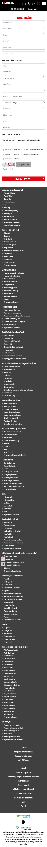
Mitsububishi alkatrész (12, 685)
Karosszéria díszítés (10, 403)
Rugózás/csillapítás (10, 219)
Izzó (5, 205)
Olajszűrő (7, 375)
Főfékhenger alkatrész (11, 480)
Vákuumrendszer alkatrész (13, 356)
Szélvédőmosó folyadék (12, 587)
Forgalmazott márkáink (23, 751)
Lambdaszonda (9, 545)
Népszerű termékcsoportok (12, 190)
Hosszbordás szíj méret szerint (14, 562)
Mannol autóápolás (10, 242)
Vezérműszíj (8, 393)
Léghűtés (7, 503)
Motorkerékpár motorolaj (12, 593)
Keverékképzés (9, 216)
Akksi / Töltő (8, 196)
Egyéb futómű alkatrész (12, 327)
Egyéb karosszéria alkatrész (13, 424)
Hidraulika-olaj (9, 605)
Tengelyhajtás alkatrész (12, 225)
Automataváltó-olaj (10, 611)
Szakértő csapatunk (23, 772)
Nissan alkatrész (9, 688)
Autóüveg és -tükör (10, 421)
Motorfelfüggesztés (10, 287)
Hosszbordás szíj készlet (12, 565)
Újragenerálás (24, 164)
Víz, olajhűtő (8, 506)
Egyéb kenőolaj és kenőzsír (13, 620)
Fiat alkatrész (8, 664)
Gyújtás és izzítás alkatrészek (13, 332)
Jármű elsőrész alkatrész (12, 412)
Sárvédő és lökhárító (11, 418)
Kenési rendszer (9, 279)
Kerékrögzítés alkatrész (12, 310)
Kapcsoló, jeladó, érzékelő (12, 432)
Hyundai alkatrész (10, 673)
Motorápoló (8, 239)
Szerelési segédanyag (11, 210)
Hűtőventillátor (9, 500)
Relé (5, 449)
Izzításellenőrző (9, 353)
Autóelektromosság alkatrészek (14, 428)
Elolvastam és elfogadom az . (24, 150)
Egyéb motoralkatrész (11, 302)
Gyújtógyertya (9, 335)
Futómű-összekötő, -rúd (12, 319)
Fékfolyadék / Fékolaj (11, 472)
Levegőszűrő (8, 381)
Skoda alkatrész (9, 702)
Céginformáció (23, 785)
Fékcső (6, 469)
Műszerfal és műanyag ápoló (14, 250)
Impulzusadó (8, 350)
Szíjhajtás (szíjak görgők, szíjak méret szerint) (19, 553)
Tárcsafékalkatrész (10, 466)
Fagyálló (7, 579)
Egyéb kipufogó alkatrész (12, 548)
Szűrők (4, 624)
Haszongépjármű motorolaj (13, 599)
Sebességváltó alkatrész (12, 222)
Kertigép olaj (8, 602)
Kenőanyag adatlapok (23, 756)
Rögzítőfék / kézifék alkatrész (14, 486)
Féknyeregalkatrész (10, 474)
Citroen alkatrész (9, 659)
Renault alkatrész (10, 696)
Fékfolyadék (8, 582)
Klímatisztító (8, 256)
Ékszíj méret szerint (10, 556)
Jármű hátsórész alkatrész (12, 415)
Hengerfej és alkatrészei (12, 276)
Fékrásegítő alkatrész (11, 477)
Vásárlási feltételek (23, 793)
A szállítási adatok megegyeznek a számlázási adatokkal (22, 140)
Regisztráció (22, 178)
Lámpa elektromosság (11, 440)
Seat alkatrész (8, 699)
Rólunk (23, 768)
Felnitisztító (8, 259)
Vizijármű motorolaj (11, 614)
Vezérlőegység (9, 452)
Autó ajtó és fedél (10, 406)
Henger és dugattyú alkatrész (14, 273)
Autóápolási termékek (10, 229)
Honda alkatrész (9, 670)
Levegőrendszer (9, 284)
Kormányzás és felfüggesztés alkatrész (17, 316)
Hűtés (4, 493)
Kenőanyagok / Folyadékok (12, 575)
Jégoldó (6, 590)
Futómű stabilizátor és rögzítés (14, 321)
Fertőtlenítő (8, 585)
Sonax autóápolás (10, 245)
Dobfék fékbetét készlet (12, 366)
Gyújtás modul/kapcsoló (12, 341)
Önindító (7, 446)
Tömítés (6, 299)
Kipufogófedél (8, 537)
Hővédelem (8, 528)
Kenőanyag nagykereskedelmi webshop (23, 776)
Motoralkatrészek (9, 269)
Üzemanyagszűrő (9, 384)
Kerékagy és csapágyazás (12, 313)
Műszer (6, 443)
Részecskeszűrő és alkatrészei (14, 543)
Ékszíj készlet (8, 559)
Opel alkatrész (9, 691)
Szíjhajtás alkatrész (10, 296)
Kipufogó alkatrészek (10, 519)
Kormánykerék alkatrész (12, 736)
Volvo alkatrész (9, 711)
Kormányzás (6, 721)
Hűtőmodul (8, 497)
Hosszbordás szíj (9, 396)
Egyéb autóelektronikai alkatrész (15, 455)
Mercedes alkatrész (10, 682)
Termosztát (7, 509)
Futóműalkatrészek (9, 306)
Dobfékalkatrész (9, 463)
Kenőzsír (7, 617)
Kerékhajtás (8, 213)
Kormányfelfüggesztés (11, 731)
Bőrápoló (7, 233)
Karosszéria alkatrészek (11, 400)
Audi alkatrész (9, 653)
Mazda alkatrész (9, 679)
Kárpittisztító (8, 247)
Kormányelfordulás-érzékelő (13, 728)
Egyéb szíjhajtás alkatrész (12, 571)
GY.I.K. (23, 806)
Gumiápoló (7, 236)
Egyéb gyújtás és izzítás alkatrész (15, 358)
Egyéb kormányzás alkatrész (13, 739)
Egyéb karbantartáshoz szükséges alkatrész (18, 390)
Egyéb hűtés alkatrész (11, 514)
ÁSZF (23, 802)
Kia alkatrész (8, 676)
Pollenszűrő (8, 378)
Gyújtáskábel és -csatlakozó (13, 347)
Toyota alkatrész (9, 708)
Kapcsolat (32, 9)
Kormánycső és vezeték (12, 725)
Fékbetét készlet (9, 369)
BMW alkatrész (9, 656)
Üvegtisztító (8, 253)
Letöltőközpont (24, 760)
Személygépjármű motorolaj (13, 596)
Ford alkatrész (8, 667)
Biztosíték (7, 199)
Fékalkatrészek (7, 459)
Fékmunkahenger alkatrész (13, 483)
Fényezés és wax (9, 262)
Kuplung (7, 207)
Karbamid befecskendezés (12, 531)
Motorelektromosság (11, 290)
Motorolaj (7, 372)
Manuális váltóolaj (10, 608)
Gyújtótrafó (8, 344)
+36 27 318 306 (17, 9)
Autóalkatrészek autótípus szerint (15, 646)
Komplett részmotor (10, 282)
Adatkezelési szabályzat (23, 797)
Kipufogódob (8, 534)
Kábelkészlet (8, 437)
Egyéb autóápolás (10, 265)
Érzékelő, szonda (9, 525)
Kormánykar (8, 734)
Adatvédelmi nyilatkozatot (31, 154)
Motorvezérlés (9, 293)
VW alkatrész (8, 714)
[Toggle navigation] (44, 3)
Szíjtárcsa (7, 568)
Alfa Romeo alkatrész (11, 650)
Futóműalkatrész (9, 202)
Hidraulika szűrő (9, 639)
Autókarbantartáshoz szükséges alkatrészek (19, 363)
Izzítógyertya (8, 338)
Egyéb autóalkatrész (10, 717)
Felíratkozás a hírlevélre (12, 159)
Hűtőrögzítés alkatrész (11, 409)
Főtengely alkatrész (10, 324)
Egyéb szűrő (8, 642)
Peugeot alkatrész (10, 694)
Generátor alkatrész (10, 434)
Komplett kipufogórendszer (13, 540)
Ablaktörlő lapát (9, 193)
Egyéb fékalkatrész (10, 489)
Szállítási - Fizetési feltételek (23, 789)
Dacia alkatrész (9, 661)
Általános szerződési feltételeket (33, 150)
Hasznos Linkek (23, 780)
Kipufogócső (8, 522)
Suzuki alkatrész (9, 705)
